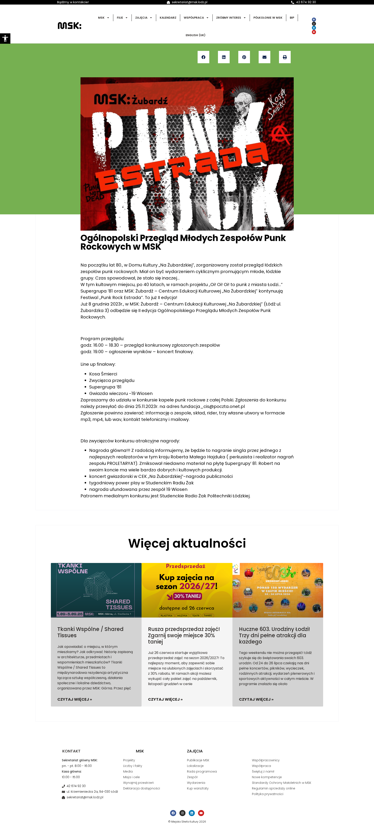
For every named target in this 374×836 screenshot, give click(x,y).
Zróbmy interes (228, 18)
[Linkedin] (314, 28)
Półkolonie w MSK (267, 18)
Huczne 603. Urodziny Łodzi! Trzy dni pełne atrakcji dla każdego (274, 635)
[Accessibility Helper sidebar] (5, 38)
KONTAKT (71, 751)
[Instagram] (314, 24)
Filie (120, 18)
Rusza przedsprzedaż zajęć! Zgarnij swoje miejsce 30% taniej (184, 635)
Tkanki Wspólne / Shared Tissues (90, 632)
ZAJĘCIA (195, 751)
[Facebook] (314, 20)
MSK (101, 18)
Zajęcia (141, 18)
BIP (292, 18)
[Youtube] (314, 32)
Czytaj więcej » (74, 699)
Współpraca (194, 18)
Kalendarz (168, 18)
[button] (203, 57)
